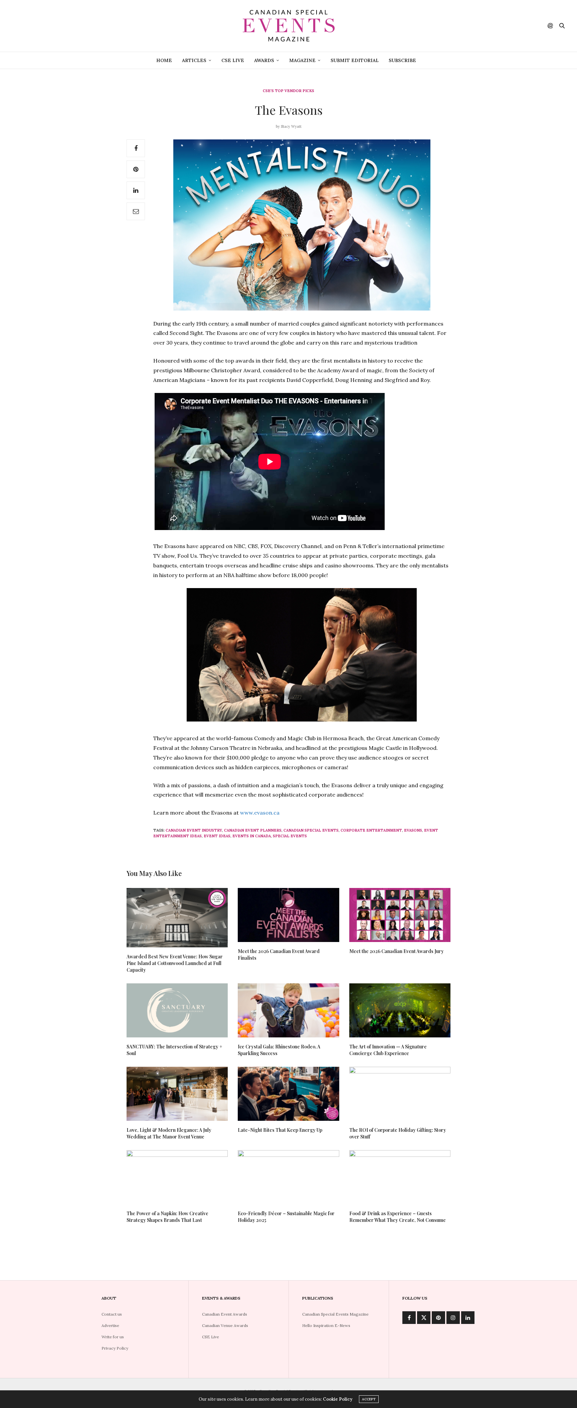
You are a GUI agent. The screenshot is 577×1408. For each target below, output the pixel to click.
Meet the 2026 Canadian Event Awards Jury (396, 951)
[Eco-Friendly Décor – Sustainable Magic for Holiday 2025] (288, 1177)
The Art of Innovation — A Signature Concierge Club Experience (388, 1049)
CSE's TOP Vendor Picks (288, 91)
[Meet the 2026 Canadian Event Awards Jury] (399, 915)
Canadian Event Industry (194, 830)
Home (164, 60)
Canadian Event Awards (224, 1314)
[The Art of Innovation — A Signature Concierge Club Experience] (399, 1010)
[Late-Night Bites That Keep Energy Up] (288, 1094)
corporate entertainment (371, 830)
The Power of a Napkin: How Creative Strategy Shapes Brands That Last (167, 1216)
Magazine (302, 60)
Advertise (110, 1325)
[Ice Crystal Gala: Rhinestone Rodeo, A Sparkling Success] (288, 1010)
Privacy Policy (115, 1348)
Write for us (113, 1336)
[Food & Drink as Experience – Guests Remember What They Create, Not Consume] (399, 1177)
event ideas (217, 836)
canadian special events (311, 830)
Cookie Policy (337, 1399)
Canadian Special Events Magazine (335, 1314)
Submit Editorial (355, 60)
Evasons (413, 830)
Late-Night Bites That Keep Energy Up (280, 1130)
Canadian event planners (252, 830)
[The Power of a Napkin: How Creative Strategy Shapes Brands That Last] (177, 1177)
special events (290, 836)
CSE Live (232, 60)
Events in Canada (251, 836)
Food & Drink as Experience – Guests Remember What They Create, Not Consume (397, 1216)
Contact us (112, 1314)
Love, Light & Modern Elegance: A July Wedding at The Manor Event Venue (169, 1133)
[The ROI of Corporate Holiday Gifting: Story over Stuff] (399, 1094)
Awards (264, 60)
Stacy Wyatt (291, 126)
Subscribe (402, 60)
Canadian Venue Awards (225, 1325)
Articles (194, 60)
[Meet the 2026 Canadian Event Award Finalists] (288, 915)
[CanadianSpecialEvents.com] (288, 26)
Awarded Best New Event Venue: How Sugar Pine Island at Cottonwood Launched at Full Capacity (175, 963)
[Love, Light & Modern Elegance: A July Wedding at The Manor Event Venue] (177, 1094)
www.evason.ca (259, 812)
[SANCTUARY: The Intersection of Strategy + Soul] (177, 1010)
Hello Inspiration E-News (326, 1325)
